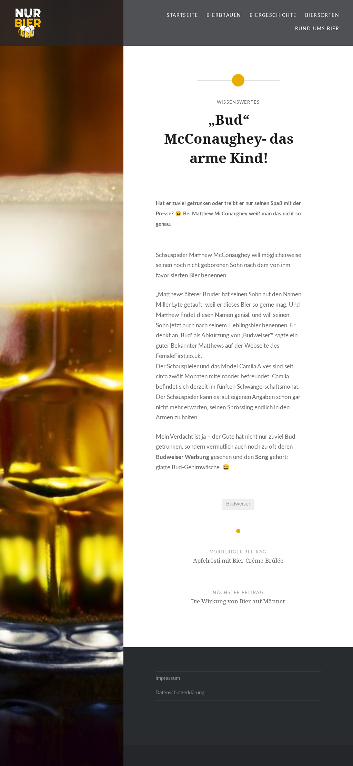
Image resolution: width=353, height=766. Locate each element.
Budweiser (238, 504)
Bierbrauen (223, 15)
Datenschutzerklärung (179, 692)
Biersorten (322, 15)
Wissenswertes (238, 102)
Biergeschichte (273, 15)
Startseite (182, 15)
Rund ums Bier (317, 29)
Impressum (167, 678)
